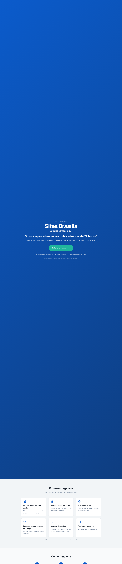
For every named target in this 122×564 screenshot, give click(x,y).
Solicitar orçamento (59, 248)
